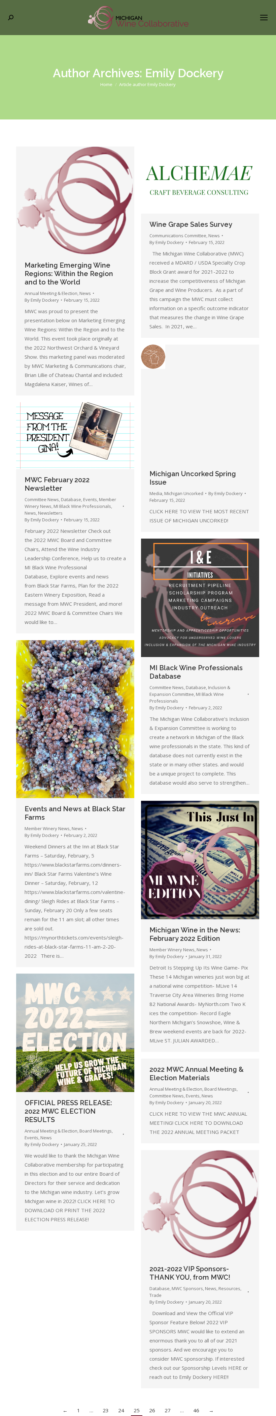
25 (137, 1410)
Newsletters (50, 513)
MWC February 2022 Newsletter (57, 484)
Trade (155, 1295)
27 (168, 1410)
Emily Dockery (184, 73)
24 (121, 1410)
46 (196, 1410)
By (42, 300)
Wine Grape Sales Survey (190, 224)
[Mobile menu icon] (264, 17)
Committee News (42, 499)
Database (71, 499)
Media (155, 493)
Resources (229, 1288)
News (85, 293)
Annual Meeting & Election (51, 293)
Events (90, 499)
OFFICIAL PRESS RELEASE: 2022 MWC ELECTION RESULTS (68, 1111)
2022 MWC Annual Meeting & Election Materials (196, 1073)
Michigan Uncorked (183, 493)
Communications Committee (177, 236)
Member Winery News (47, 828)
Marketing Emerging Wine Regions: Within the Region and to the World (69, 273)
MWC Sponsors (187, 1288)
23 (106, 1410)
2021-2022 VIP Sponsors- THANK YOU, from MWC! (189, 1273)
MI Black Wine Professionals (82, 506)
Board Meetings (95, 1131)
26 (152, 1410)
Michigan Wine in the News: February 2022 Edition (194, 934)
